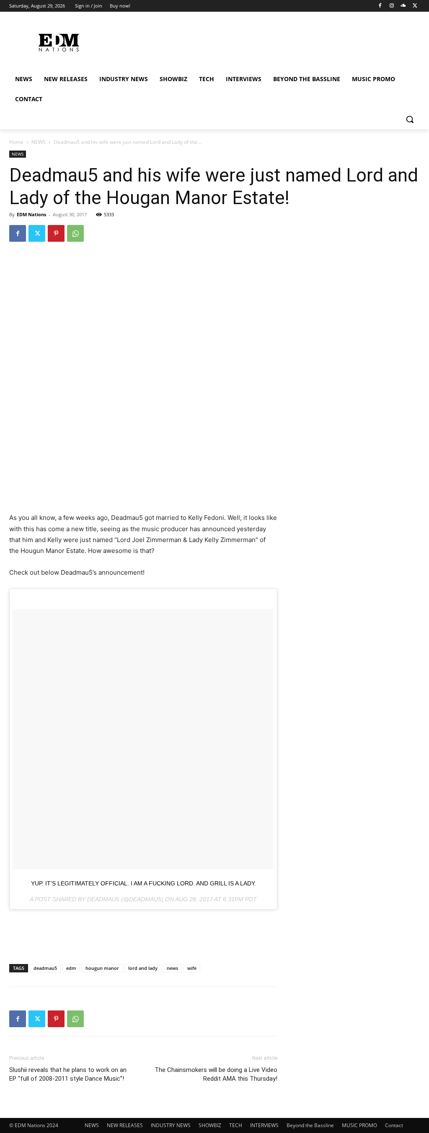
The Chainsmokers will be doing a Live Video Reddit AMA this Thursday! (216, 1074)
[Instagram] (392, 6)
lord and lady (143, 968)
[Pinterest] (56, 233)
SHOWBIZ (210, 1125)
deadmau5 (45, 968)
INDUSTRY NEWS (171, 1125)
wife (191, 968)
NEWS (38, 142)
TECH (235, 1125)
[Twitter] (415, 6)
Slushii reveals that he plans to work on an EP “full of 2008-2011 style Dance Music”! (68, 1074)
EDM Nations (31, 214)
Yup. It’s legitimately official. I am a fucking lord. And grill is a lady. (143, 883)
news (172, 968)
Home (16, 142)
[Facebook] (380, 6)
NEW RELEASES (125, 1125)
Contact (394, 1125)
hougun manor (102, 968)
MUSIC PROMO (359, 1125)
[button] (410, 119)
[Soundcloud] (403, 6)
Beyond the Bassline (310, 1125)
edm (71, 968)
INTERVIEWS (264, 1125)
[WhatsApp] (75, 233)
